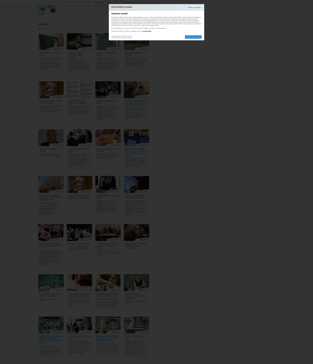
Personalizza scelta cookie (121, 37)
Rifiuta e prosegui (194, 7)
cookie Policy (147, 31)
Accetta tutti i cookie (193, 37)
